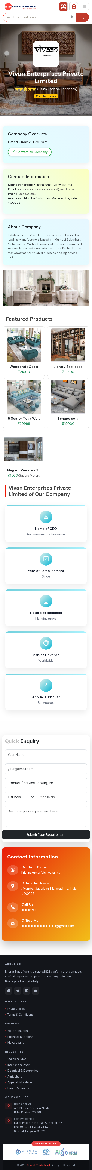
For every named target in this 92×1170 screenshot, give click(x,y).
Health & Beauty (18, 1088)
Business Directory (20, 1037)
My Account (15, 1042)
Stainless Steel (17, 1059)
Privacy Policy (16, 1009)
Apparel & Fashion (19, 1082)
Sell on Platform (17, 1031)
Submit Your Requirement (46, 834)
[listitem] (8, 991)
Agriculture (14, 1076)
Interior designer (18, 1065)
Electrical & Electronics (22, 1070)
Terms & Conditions (20, 1014)
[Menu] (84, 6)
